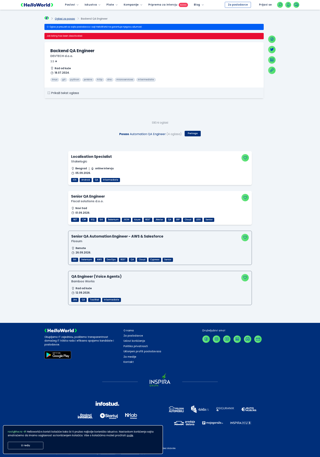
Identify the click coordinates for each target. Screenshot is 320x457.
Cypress (154, 259)
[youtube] (227, 339)
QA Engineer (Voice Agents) (96, 276)
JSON (126, 219)
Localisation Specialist (91, 156)
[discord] (247, 339)
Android (85, 179)
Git (101, 219)
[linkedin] (272, 60)
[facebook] (272, 39)
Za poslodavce (238, 4)
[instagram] (216, 339)
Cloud (188, 219)
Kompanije (131, 4)
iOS (74, 179)
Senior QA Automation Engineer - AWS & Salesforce (117, 236)
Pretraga (193, 133)
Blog (197, 4)
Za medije (130, 357)
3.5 (52, 61)
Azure (137, 219)
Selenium (113, 219)
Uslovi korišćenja (134, 341)
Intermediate (110, 179)
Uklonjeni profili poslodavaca (142, 351)
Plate (110, 4)
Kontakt (129, 362)
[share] (272, 70)
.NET (75, 219)
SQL (93, 219)
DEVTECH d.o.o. (61, 56)
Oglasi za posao (65, 19)
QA (96, 179)
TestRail (94, 299)
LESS (198, 219)
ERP (178, 219)
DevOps (111, 259)
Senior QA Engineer (88, 196)
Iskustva (91, 4)
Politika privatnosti (136, 346)
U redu (25, 445)
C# (84, 219)
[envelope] (258, 339)
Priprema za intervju (162, 4)
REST (148, 219)
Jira (75, 299)
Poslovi (70, 4)
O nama (129, 330)
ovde (130, 435)
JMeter (159, 219)
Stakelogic (79, 161)
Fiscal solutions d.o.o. (87, 201)
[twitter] (272, 49)
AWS (99, 259)
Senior (209, 219)
